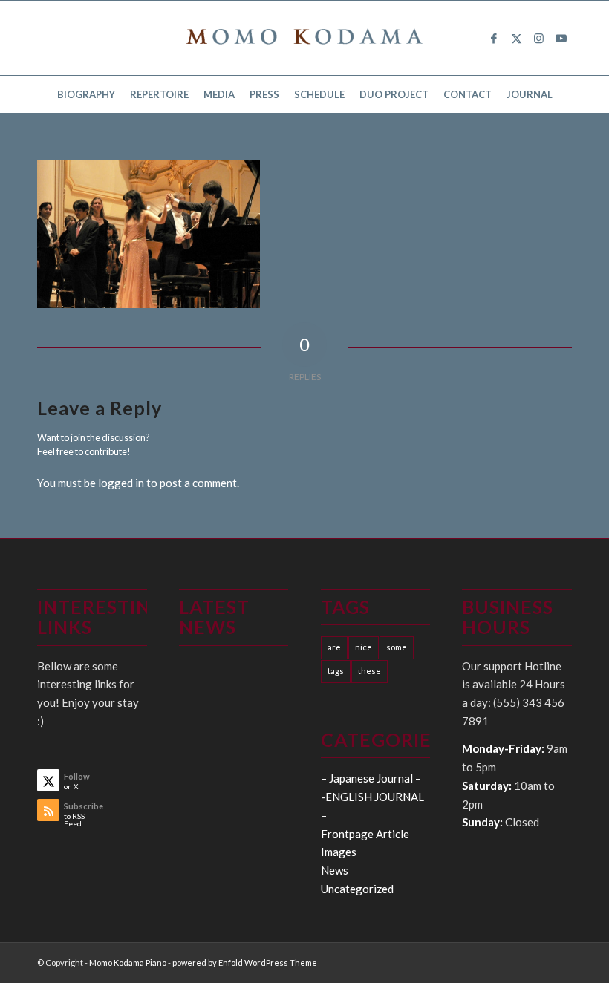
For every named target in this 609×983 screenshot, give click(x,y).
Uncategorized (357, 888)
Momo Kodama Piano (127, 962)
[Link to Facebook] (494, 38)
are (334, 647)
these (369, 671)
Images (338, 851)
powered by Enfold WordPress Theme (244, 962)
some (396, 647)
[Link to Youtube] (561, 38)
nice (363, 647)
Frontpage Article (365, 833)
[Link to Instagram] (538, 38)
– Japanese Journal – (371, 778)
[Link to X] (516, 38)
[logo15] (304, 38)
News (334, 870)
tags (336, 671)
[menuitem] (86, 94)
